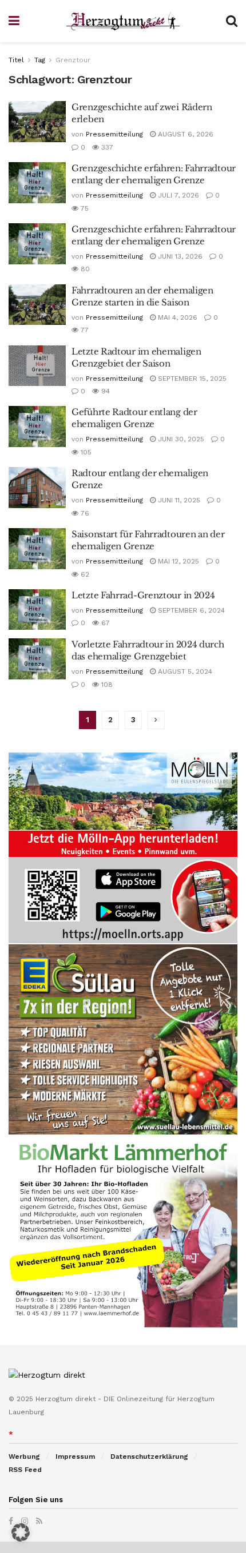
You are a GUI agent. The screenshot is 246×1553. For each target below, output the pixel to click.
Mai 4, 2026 (176, 317)
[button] (20, 1532)
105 (85, 452)
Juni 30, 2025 (180, 439)
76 (83, 513)
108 (106, 685)
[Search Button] (231, 21)
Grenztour (72, 60)
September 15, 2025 (191, 379)
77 (83, 330)
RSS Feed (25, 1470)
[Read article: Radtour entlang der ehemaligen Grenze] (37, 487)
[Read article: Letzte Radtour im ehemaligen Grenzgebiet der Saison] (37, 366)
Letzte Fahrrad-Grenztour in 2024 (143, 595)
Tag (39, 60)
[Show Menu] (14, 21)
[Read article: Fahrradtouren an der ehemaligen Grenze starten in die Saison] (37, 304)
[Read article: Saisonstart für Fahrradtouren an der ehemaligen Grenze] (37, 548)
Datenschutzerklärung (149, 1457)
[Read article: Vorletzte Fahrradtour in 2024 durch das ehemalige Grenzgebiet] (37, 658)
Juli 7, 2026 (177, 195)
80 (84, 269)
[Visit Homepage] (123, 21)
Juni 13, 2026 (179, 256)
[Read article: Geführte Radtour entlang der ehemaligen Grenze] (37, 426)
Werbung (24, 1457)
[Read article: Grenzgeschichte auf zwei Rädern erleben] (37, 121)
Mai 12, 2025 (177, 561)
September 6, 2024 (190, 610)
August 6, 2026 (184, 134)
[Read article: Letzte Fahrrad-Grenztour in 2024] (37, 609)
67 (104, 623)
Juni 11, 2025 (178, 500)
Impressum (75, 1457)
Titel (16, 60)
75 (83, 208)
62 (83, 574)
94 (104, 391)
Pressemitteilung (114, 134)
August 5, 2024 (184, 671)
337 (106, 147)
